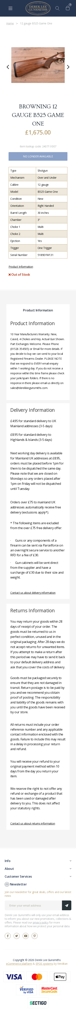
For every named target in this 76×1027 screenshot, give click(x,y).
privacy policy (41, 922)
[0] (69, 8)
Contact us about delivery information (33, 593)
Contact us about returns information (32, 823)
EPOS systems (44, 963)
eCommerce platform (19, 963)
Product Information (21, 266)
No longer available (38, 156)
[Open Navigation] (10, 8)
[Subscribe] (66, 905)
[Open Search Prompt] (58, 8)
